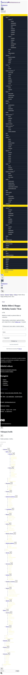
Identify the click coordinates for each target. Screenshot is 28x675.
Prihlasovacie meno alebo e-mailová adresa (13, 326)
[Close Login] (2, 428)
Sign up (20, 348)
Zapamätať (6, 338)
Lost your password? (14, 344)
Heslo (4, 332)
